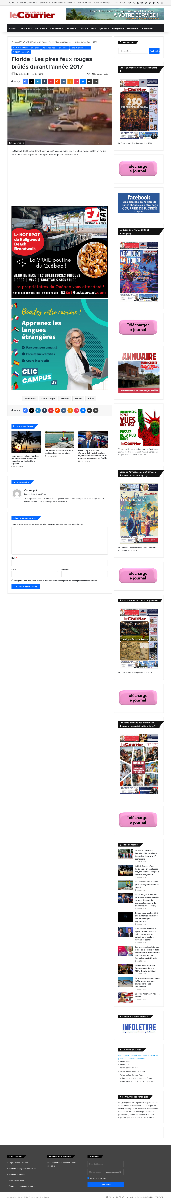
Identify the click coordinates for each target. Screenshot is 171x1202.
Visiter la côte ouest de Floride (132, 1071)
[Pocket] (76, 81)
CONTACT (159, 1197)
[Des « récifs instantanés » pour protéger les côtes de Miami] (59, 439)
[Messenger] (83, 81)
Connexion (106, 1184)
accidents (31, 398)
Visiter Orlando (126, 1064)
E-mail (14, 569)
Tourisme (146, 28)
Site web (65, 569)
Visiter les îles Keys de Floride (132, 1075)
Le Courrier (25, 28)
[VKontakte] (63, 81)
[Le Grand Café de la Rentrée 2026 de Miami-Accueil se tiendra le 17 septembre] (125, 854)
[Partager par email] (89, 81)
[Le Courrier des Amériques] (32, 15)
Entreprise (117, 28)
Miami (79, 398)
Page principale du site (18, 1163)
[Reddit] (57, 81)
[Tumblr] (44, 81)
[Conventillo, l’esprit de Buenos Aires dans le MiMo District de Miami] (125, 969)
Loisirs (83, 28)
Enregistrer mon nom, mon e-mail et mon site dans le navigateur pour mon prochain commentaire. (55, 581)
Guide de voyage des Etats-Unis (22, 1168)
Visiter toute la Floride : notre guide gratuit (138, 1081)
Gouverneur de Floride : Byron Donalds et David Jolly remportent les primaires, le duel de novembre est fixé (146, 934)
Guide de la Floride (17, 1174)
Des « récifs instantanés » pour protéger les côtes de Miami (147, 884)
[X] (31, 81)
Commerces (55, 28)
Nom (14, 558)
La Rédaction (21, 74)
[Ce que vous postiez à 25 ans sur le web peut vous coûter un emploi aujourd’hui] (125, 917)
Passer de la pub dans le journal (22, 1186)
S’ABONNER (45, 3)
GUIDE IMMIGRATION (61, 3)
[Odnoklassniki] (70, 81)
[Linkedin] (38, 81)
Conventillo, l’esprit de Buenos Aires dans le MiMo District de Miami (145, 968)
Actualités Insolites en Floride (55, 48)
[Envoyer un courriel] (27, 74)
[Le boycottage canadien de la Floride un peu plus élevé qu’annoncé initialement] (125, 982)
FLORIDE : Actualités (21, 52)
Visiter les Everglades (129, 1068)
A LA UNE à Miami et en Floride (34, 42)
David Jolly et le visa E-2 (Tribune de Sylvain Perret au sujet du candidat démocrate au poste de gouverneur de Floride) (147, 900)
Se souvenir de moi (97, 1178)
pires (91, 398)
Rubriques (40, 28)
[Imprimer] (95, 81)
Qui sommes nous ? (17, 1180)
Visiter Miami (125, 1061)
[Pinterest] (51, 81)
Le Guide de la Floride (144, 1197)
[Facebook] (25, 81)
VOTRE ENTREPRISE (102, 3)
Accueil (12, 28)
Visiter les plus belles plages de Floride (136, 1078)
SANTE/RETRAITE (81, 3)
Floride (65, 398)
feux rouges (49, 398)
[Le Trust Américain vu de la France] (125, 998)
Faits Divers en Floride (80, 48)
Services (70, 28)
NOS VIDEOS (120, 3)
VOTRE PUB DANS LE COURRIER (22, 3)
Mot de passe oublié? (114, 1172)
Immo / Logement (99, 28)
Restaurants (132, 28)
